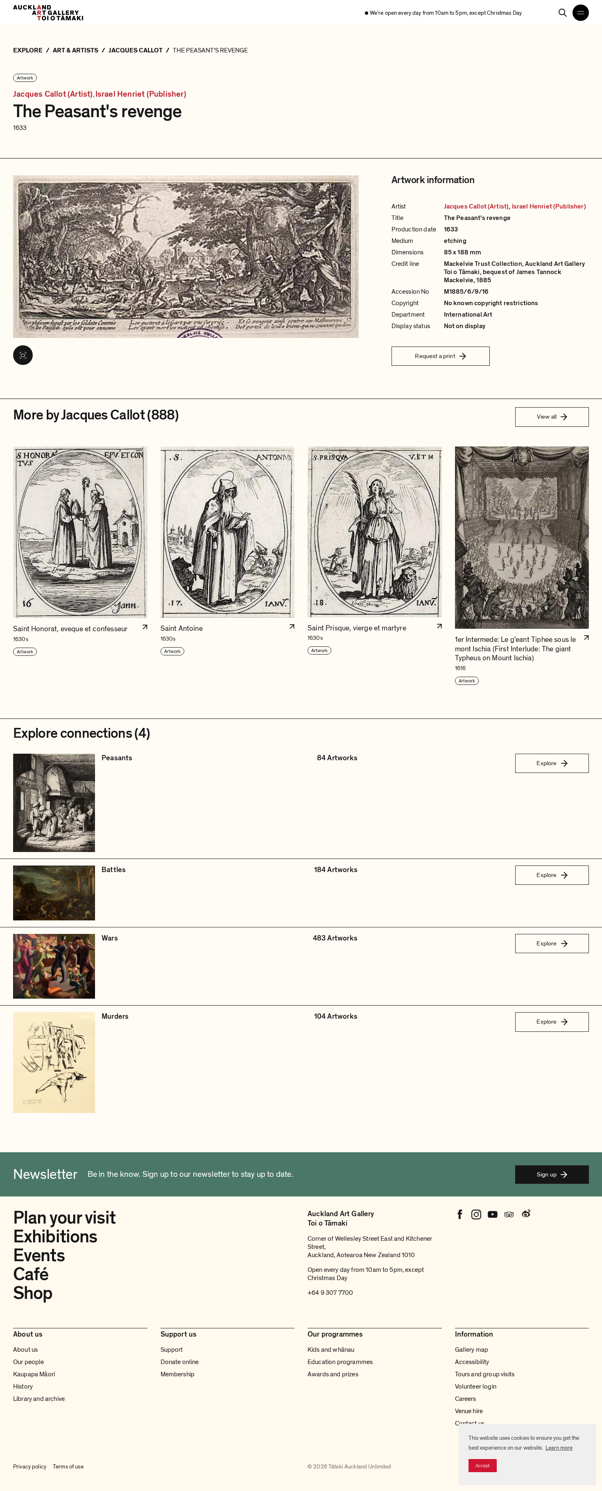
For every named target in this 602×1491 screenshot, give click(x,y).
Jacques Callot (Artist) (53, 94)
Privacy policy (29, 1466)
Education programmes (340, 1361)
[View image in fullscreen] (23, 355)
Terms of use (68, 1466)
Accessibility (472, 1361)
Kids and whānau (331, 1349)
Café (30, 1274)
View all (547, 416)
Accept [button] (482, 1465)
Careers (465, 1398)
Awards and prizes (333, 1374)
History (23, 1386)
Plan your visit (64, 1218)
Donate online (180, 1361)
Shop (32, 1293)
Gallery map (472, 1349)
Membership (178, 1374)
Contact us (470, 1423)
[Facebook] (460, 1214)
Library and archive (39, 1398)
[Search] (562, 13)
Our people (28, 1361)
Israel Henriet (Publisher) (140, 94)
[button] (80, 566)
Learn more (559, 1448)
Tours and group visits (485, 1374)
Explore (546, 763)
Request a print (435, 356)
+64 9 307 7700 (330, 1292)
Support (172, 1349)
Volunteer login (475, 1386)
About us (25, 1349)
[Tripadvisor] (509, 1214)
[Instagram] (476, 1214)
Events (39, 1255)
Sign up (547, 1174)
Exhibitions (55, 1237)
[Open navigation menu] (581, 13)
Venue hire (469, 1411)
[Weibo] (525, 1214)
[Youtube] (493, 1214)
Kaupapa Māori (34, 1374)
